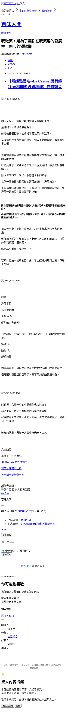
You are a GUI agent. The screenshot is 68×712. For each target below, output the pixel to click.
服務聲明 (34, 668)
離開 (18, 706)
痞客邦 (21, 511)
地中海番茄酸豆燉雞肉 (14, 462)
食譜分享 (26, 520)
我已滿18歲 (8, 706)
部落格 (11, 64)
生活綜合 (27, 54)
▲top (4, 529)
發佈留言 (7, 554)
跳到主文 (6, 33)
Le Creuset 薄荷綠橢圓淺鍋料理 (38, 523)
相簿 (10, 60)
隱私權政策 (56, 665)
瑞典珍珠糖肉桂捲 (11, 468)
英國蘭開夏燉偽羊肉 (12, 474)
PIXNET (14, 665)
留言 (28, 511)
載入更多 (7, 535)
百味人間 (11, 24)
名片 (10, 68)
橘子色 (5, 493)
